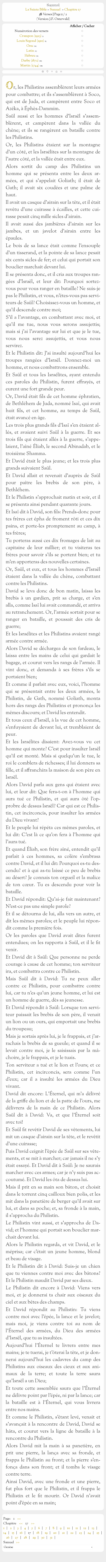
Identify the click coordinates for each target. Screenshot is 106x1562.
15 (13, 1533)
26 (7, 1537)
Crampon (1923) (30, 36)
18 (37, 1533)
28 (25, 1537)
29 (34, 1537)
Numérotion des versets (31, 31)
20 (54, 1533)
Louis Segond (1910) (31, 41)
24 (89, 1533)
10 (68, 1528)
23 (80, 1533)
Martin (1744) (29, 65)
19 (46, 1533)
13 (93, 1528)
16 (21, 1533)
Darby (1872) (30, 60)
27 (16, 1537)
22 (71, 1533)
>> (19, 1518)
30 (42, 1537)
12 (84, 1528)
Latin (30, 50)
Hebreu (30, 55)
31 (51, 1537)
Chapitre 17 (72, 9)
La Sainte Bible (36, 9)
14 (4, 1533)
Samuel (55, 9)
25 (97, 1533)
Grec (29, 46)
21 (63, 1533)
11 (77, 1528)
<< (21, 1523)
